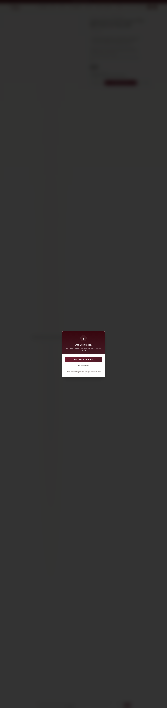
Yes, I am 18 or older (83, 359)
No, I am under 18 (83, 365)
